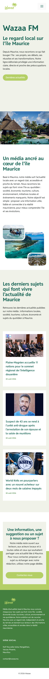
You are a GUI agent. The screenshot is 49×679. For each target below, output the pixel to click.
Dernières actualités (15, 77)
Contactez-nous (24, 575)
